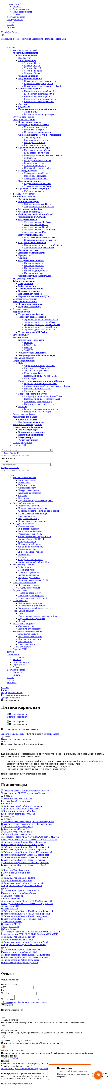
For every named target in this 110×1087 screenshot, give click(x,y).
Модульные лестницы (29, 306)
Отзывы (16, 14)
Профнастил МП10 (10, 924)
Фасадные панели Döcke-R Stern (17, 939)
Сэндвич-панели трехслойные (39, 247)
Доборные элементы (34, 191)
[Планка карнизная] (17, 714)
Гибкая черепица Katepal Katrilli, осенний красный (26, 914)
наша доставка (24, 739)
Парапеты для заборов (30, 294)
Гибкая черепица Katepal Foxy (16, 829)
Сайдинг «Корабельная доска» (16, 834)
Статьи (10, 22)
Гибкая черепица (27, 60)
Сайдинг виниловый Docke (37, 204)
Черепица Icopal (32, 65)
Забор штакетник (27, 286)
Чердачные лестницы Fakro (37, 186)
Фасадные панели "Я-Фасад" (38, 222)
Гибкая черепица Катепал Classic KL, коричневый (25, 855)
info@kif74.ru (10, 32)
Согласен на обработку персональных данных (27, 1002)
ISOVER (28, 342)
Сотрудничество (21, 9)
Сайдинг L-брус (9, 929)
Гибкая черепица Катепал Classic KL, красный (24, 849)
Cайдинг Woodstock (10, 898)
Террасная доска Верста (30, 314)
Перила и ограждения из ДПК (33, 296)
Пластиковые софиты (34, 129)
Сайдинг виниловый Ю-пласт (39, 206)
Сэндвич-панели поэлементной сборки (43, 245)
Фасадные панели (27, 219)
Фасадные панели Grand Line (38, 227)
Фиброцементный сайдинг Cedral (35, 214)
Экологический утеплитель (32, 353)
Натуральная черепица (30, 78)
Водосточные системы (30, 122)
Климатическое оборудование (27, 424)
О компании (13, 4)
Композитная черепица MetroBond (18, 814)
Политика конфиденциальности (17, 1083)
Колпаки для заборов (29, 291)
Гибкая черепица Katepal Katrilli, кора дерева (23, 919)
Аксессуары (30, 378)
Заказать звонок (9, 458)
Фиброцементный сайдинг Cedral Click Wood (23, 944)
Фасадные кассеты (28, 250)
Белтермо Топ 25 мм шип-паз (15, 873)
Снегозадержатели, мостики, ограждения (39, 135)
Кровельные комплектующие (33, 188)
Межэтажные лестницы (24, 299)
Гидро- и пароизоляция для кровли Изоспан (41, 381)
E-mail (4, 990)
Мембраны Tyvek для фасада (38, 401)
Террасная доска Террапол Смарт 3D (42, 324)
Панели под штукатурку (36, 270)
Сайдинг (22, 258)
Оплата (16, 675)
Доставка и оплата (16, 17)
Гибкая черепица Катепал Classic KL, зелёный (23, 865)
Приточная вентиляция (30, 435)
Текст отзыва (7, 999)
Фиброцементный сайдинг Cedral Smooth (21, 885)
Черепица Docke (32, 63)
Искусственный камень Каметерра (41, 240)
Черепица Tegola (32, 73)
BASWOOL (30, 345)
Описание (12, 749)
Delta (20, 363)
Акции (10, 24)
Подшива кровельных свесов (33, 124)
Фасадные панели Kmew (31, 260)
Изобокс (28, 347)
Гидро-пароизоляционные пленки (40, 383)
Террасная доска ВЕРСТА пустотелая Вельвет (23, 793)
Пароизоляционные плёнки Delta (40, 376)
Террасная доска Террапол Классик (41, 319)
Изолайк (22, 406)
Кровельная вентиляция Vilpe (34, 147)
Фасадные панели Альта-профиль (40, 229)
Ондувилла (24, 106)
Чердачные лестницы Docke (37, 183)
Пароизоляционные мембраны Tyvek (42, 399)
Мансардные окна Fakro (36, 173)
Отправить (6, 1005)
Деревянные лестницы (30, 304)
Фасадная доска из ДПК (30, 212)
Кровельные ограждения (36, 140)
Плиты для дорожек (22, 442)
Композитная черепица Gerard (39, 101)
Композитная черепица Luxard (39, 91)
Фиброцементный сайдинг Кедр (34, 276)
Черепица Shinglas (33, 71)
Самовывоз (6, 739)
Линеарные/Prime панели (31, 253)
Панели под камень (33, 263)
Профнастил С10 (9, 908)
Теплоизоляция (20, 335)
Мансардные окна (27, 170)
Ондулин (23, 104)
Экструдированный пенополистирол (37, 355)
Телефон (5, 993)
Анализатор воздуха (28, 429)
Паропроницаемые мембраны (38, 411)
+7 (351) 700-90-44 (10, 453)
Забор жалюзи (25, 283)
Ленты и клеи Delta (33, 373)
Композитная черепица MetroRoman (18, 893)
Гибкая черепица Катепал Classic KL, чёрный (23, 860)
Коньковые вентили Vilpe (36, 153)
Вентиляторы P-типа (34, 163)
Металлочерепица (27, 55)
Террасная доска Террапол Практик (41, 327)
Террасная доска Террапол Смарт (40, 322)
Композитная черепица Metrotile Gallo (19, 952)
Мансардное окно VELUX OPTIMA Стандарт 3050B (27, 903)
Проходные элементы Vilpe (37, 160)
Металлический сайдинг (31, 209)
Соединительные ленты (35, 391)
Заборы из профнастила (30, 288)
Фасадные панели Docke (36, 224)
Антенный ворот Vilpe (35, 165)
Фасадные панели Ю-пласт (37, 232)
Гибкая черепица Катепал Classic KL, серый (22, 844)
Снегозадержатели (33, 137)
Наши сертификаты (22, 12)
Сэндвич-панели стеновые (32, 242)
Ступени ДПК (20, 445)
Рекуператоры (25, 437)
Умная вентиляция (28, 440)
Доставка (17, 672)
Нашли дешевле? (18, 734)
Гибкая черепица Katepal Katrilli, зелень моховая (24, 957)
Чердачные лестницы (29, 181)
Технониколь (30, 112)
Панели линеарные (33, 273)
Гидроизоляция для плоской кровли (37, 109)
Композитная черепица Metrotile (39, 94)
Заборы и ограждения (23, 278)
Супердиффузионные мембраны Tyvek (43, 396)
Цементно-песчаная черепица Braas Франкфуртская (26, 824)
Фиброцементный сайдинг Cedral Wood (20, 808)
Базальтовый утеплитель (31, 340)
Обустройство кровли (23, 117)
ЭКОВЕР (28, 350)
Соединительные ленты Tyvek (39, 404)
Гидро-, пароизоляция (23, 358)
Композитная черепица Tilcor (38, 96)
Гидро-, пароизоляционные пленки (41, 409)
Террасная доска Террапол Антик (40, 329)
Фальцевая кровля (28, 76)
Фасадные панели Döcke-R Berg (17, 880)
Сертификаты (19, 664)
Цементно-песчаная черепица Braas (41, 81)
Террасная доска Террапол (32, 317)
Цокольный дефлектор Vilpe (38, 168)
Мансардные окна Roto (35, 176)
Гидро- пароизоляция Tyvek (32, 394)
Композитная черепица (30, 88)
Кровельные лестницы (35, 145)
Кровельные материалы (24, 50)
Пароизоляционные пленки (37, 388)
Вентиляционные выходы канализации (43, 155)
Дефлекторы (30, 158)
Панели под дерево (33, 268)
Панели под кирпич (34, 265)
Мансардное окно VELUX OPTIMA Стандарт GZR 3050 (29, 839)
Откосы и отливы (27, 419)
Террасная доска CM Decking (33, 332)
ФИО (3, 987)
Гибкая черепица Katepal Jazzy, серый (19, 962)
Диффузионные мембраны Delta (39, 365)
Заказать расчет (51, 734)
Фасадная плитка (27, 199)
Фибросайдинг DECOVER (32, 217)
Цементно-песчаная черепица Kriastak (42, 86)
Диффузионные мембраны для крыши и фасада (47, 386)
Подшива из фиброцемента (37, 132)
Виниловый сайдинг (28, 201)
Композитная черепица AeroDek (40, 99)
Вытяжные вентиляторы (31, 432)
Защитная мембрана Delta (36, 370)
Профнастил (24, 58)
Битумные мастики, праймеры (39, 114)
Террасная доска (21, 309)
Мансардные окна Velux (36, 178)
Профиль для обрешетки (31, 422)
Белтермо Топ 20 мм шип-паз (15, 801)
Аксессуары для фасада (24, 414)
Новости (17, 6)
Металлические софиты (35, 127)
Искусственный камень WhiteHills (40, 237)
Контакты (11, 27)
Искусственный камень (30, 235)
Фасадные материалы (23, 194)
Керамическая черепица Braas (38, 83)
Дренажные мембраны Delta (38, 368)
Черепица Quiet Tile (33, 68)
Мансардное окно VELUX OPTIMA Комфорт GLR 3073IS (29, 934)
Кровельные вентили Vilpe (37, 150)
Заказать (5, 734)
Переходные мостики (34, 142)
